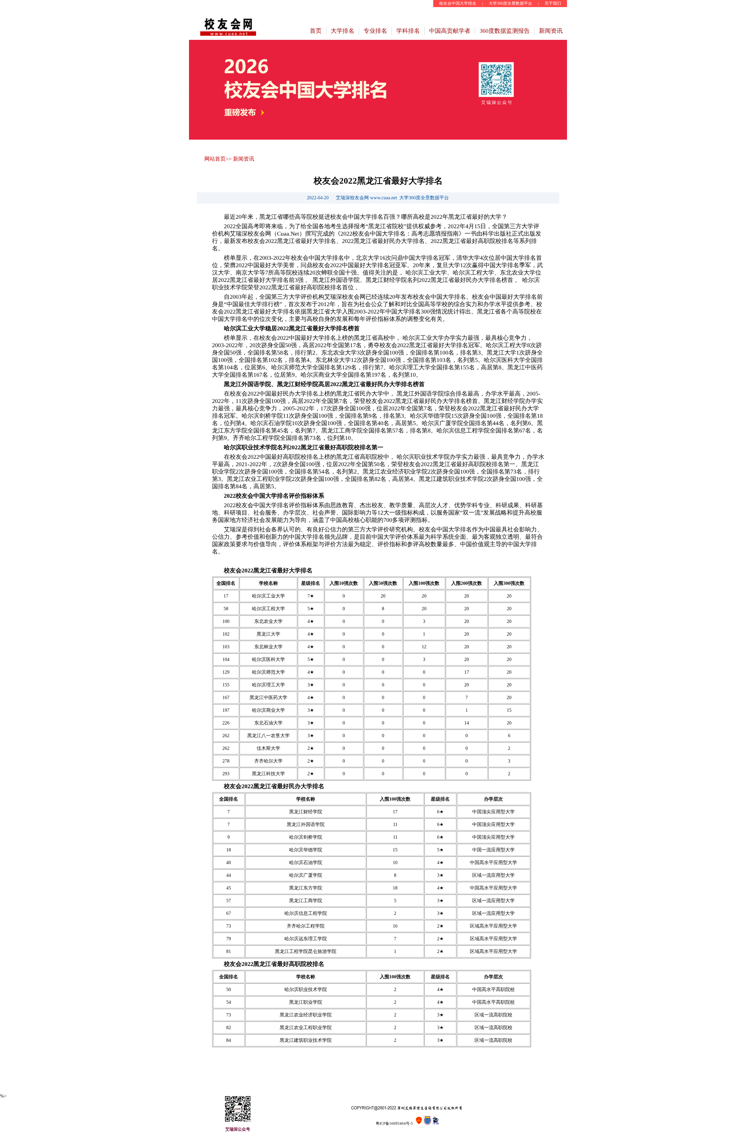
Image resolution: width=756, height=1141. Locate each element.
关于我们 (553, 3)
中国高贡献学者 (449, 30)
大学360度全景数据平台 (510, 3)
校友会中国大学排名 (457, 3)
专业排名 (375, 30)
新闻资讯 (551, 30)
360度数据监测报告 (505, 30)
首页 (316, 30)
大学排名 (342, 30)
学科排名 (408, 30)
